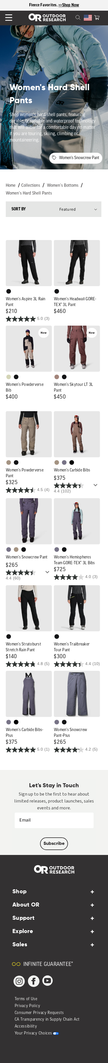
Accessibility (26, 1026)
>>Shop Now (68, 5)
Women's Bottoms (62, 186)
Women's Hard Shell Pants (29, 193)
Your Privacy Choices (33, 1033)
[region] (54, 5)
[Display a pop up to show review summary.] (96, 486)
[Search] (71, 17)
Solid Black (71, 462)
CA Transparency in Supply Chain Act (47, 1019)
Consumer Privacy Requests (39, 1013)
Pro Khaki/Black (8, 377)
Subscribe (54, 843)
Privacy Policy (27, 1006)
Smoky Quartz (64, 462)
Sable (8, 462)
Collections (30, 186)
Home (11, 186)
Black (8, 291)
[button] (96, 17)
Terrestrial (56, 377)
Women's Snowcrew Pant (79, 158)
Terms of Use (26, 999)
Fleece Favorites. (44, 5)
